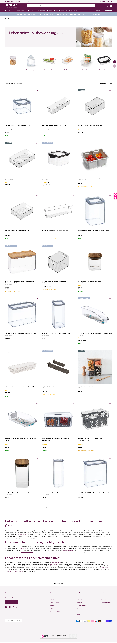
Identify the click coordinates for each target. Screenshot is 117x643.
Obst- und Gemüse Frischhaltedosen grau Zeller (91, 178)
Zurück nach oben (58, 583)
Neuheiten (49, 10)
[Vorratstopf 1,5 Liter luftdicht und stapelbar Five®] (58, 314)
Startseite (7, 18)
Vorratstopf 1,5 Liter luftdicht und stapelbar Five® (56, 333)
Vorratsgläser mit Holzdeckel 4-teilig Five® (90, 386)
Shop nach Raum (19, 10)
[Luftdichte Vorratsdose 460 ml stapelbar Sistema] (58, 159)
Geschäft (79, 614)
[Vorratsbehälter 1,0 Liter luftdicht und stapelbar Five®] (95, 211)
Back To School (73, 10)
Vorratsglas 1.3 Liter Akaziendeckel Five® (17, 492)
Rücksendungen (54, 602)
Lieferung (52, 599)
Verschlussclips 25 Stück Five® (50, 386)
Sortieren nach (9, 83)
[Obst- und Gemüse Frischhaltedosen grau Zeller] (95, 159)
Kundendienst (11, 602)
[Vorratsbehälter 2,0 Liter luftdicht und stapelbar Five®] (22, 314)
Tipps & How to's (81, 605)
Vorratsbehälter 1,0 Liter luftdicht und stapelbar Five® (93, 230)
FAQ (51, 608)
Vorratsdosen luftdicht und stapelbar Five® (17, 125)
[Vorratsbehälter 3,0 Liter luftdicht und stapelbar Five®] (95, 473)
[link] (43, 507)
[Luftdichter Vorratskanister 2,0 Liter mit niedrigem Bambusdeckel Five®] (22, 262)
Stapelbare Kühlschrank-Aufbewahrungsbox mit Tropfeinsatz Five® (92, 439)
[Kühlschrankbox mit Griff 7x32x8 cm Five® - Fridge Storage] (95, 314)
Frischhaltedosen (56, 562)
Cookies (98, 628)
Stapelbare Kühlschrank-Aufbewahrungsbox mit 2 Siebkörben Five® (56, 439)
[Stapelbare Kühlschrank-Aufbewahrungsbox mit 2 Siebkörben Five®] (58, 419)
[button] (111, 6)
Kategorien (8, 10)
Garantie (52, 605)
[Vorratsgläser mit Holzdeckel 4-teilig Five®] (95, 367)
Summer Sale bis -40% (60, 10)
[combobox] (61, 6)
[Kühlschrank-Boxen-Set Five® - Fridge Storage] (58, 211)
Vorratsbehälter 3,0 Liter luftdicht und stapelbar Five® (93, 492)
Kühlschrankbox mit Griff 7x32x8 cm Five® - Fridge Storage (95, 333)
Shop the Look (81, 599)
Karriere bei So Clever (105, 602)
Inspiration (31, 10)
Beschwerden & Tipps (89, 628)
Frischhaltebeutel (53, 564)
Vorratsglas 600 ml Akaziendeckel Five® (89, 281)
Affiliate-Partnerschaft (106, 596)
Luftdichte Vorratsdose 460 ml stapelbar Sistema (55, 178)
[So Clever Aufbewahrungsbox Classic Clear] (58, 106)
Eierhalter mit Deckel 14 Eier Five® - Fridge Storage (19, 386)
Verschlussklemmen (103, 567)
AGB (111, 628)
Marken (98, 10)
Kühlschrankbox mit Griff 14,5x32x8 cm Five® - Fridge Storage (20, 439)
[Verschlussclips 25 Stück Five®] (58, 367)
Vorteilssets (41, 10)
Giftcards (79, 602)
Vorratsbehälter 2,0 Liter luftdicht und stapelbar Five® (20, 333)
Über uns (79, 596)
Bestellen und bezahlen (56, 596)
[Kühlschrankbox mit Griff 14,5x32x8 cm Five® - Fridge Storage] (22, 419)
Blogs (78, 608)
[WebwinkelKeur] (58, 636)
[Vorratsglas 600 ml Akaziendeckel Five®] (95, 262)
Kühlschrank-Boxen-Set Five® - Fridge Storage (55, 230)
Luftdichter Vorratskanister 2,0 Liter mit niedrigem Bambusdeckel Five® (19, 282)
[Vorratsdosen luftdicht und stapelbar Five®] (22, 106)
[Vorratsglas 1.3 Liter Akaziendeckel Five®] (22, 473)
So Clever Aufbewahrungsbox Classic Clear (54, 125)
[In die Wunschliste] (37, 91)
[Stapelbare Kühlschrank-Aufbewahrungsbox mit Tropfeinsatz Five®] (95, 419)
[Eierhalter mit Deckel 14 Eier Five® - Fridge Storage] (22, 367)
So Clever (11, 628)
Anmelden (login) (55, 611)
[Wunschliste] (107, 6)
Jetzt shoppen (95, 14)
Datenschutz (104, 628)
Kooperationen (104, 599)
